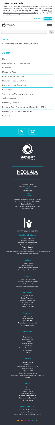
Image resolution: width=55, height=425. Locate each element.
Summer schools (27, 304)
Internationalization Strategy (27, 410)
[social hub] (32, 131)
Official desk (7, 90)
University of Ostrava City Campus (17, 111)
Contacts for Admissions (27, 279)
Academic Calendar (27, 306)
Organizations (27, 337)
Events (27, 335)
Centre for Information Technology (27, 267)
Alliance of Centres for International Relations (27, 414)
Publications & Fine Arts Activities (28, 373)
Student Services (27, 343)
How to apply (27, 316)
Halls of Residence (27, 265)
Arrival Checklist (27, 350)
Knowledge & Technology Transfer (27, 366)
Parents (27, 352)
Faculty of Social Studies (27, 245)
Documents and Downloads (15, 85)
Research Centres (27, 368)
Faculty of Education (27, 240)
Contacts (6, 116)
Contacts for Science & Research (27, 284)
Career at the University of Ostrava (17, 94)
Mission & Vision (9, 72)
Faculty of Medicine (28, 238)
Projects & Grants (27, 371)
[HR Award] (27, 225)
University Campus (10, 103)
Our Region (27, 341)
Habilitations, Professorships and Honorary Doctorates (27, 375)
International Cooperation (27, 412)
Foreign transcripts (27, 318)
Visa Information (27, 320)
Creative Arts (28, 364)
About (6, 53)
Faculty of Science (27, 247)
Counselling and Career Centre (16, 63)
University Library (27, 263)
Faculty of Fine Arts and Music (27, 242)
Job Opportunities (27, 400)
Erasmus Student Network (27, 348)
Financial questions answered (27, 323)
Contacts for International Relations (27, 282)
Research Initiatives (28, 362)
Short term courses (27, 302)
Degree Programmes (27, 298)
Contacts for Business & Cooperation (27, 286)
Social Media (28, 346)
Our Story (6, 68)
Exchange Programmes (27, 300)
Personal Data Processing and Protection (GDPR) (24, 107)
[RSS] (21, 131)
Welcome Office (9, 98)
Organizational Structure (13, 76)
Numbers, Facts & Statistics (14, 81)
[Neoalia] (27, 172)
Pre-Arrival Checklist (27, 325)
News (4, 59)
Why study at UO (27, 296)
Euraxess (27, 377)
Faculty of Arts (27, 249)
